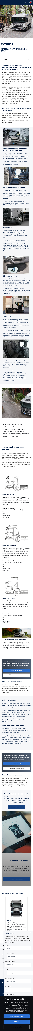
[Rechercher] (20, 2)
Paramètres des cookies (16, 1027)
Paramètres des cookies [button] (16, 670)
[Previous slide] (4, 913)
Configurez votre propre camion (15, 860)
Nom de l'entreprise (9, 978)
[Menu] (2, 2)
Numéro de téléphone (10, 961)
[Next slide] (29, 913)
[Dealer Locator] (25, 2)
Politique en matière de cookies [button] (16, 675)
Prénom (7, 945)
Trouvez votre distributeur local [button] (16, 807)
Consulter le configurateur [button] (16, 879)
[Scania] (30, 2)
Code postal (8, 986)
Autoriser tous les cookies (16, 1016)
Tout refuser (16, 1021)
